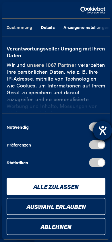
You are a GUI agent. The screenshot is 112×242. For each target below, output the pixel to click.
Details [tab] (48, 27)
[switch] (97, 144)
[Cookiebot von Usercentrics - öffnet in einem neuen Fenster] (80, 10)
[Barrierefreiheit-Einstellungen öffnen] (102, 130)
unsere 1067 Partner (52, 64)
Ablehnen (56, 227)
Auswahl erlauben (56, 206)
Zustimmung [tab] (19, 27)
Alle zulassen (56, 186)
